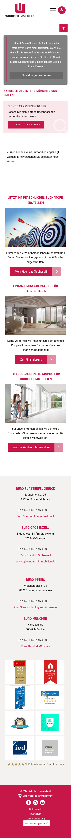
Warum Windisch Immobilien (31, 447)
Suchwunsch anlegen (25, 124)
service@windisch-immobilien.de (35, 561)
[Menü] (51, 10)
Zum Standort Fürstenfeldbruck (36, 516)
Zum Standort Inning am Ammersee (35, 607)
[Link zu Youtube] (42, 802)
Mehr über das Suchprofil (31, 271)
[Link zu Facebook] (28, 802)
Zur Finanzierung (31, 359)
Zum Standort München (35, 646)
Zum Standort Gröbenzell (35, 555)
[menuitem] (51, 10)
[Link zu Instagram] (35, 802)
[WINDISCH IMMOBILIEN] (29, 10)
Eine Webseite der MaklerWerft (38, 796)
